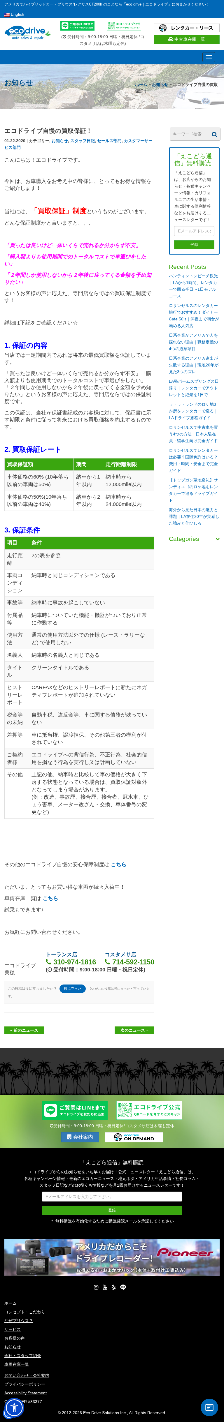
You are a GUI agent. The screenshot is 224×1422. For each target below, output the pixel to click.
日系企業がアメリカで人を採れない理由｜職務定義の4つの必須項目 (193, 342)
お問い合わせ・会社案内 (26, 1375)
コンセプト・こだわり (24, 1312)
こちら (119, 864)
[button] (14, 1407)
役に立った (72, 989)
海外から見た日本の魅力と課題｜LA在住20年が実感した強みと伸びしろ (194, 516)
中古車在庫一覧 (189, 39)
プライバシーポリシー (24, 1384)
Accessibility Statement (25, 1393)
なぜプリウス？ (18, 1320)
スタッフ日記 (82, 140)
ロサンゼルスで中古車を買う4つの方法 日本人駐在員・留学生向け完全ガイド (193, 434)
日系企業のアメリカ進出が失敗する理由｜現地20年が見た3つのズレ (193, 365)
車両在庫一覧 (16, 1364)
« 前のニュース (24, 1030)
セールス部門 (109, 140)
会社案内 (82, 1137)
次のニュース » (134, 1030)
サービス (12, 1329)
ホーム (141, 84)
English (17, 14)
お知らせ (160, 84)
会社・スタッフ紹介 (22, 1355)
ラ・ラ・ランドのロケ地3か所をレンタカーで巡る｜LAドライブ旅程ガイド (193, 411)
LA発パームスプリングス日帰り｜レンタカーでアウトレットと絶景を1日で (194, 388)
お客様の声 (14, 1338)
